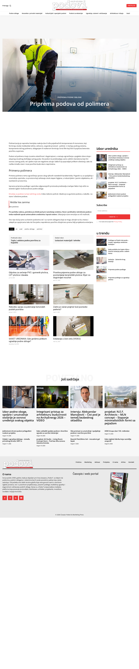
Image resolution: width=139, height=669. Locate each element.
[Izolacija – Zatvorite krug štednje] (101, 260)
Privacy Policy (118, 222)
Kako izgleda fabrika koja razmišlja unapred (118, 440)
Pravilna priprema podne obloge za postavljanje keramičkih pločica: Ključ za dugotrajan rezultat (71, 275)
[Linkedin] (15, 498)
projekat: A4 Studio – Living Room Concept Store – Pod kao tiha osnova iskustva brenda (51, 441)
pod (21, 229)
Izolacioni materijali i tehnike (67, 240)
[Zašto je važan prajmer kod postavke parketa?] (73, 294)
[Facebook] (4, 498)
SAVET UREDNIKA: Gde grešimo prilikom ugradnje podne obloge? (28, 340)
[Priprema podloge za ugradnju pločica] (101, 278)
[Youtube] (21, 498)
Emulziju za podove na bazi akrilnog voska (25, 194)
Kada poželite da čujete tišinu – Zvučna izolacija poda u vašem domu (119, 251)
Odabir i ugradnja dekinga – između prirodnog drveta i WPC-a (16, 440)
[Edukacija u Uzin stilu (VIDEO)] (73, 326)
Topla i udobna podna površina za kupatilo (25, 241)
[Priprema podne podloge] (101, 269)
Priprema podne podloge (117, 269)
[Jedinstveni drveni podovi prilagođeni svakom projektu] (101, 195)
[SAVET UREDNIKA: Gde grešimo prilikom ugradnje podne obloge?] (29, 326)
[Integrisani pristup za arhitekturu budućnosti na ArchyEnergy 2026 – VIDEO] (101, 166)
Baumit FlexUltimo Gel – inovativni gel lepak (85, 440)
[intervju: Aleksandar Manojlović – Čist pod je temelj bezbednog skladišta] (101, 175)
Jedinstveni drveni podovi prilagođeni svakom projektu (118, 195)
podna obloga (30, 229)
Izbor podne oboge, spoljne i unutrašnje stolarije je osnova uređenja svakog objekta (118, 158)
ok (16, 229)
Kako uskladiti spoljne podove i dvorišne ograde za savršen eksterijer (52, 432)
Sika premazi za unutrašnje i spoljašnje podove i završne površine (85, 432)
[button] (7, 6)
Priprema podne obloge (69, 97)
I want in (112, 217)
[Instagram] (10, 498)
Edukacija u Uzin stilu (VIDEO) (67, 339)
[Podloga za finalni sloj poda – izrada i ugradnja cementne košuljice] (101, 242)
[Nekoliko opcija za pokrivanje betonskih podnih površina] (29, 294)
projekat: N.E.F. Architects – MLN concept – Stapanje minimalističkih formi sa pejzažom (117, 185)
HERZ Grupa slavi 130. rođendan (117, 431)
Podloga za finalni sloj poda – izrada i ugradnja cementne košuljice (118, 242)
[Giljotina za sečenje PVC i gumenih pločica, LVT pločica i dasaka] (29, 260)
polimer (40, 229)
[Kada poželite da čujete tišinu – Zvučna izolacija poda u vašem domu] (101, 251)
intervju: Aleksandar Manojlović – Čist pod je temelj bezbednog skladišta (119, 176)
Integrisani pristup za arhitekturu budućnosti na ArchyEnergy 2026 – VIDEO (117, 167)
